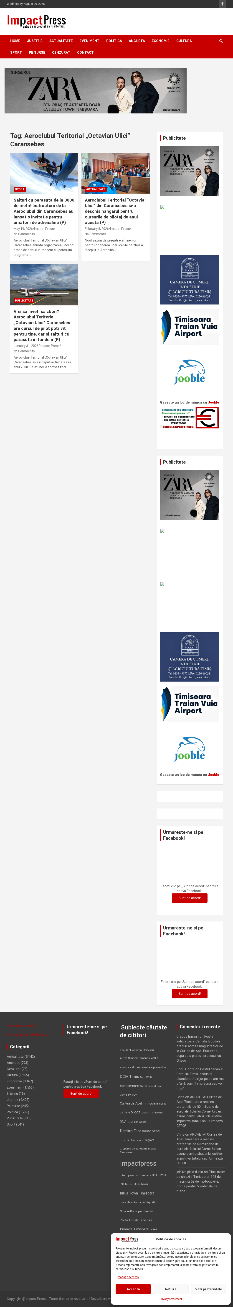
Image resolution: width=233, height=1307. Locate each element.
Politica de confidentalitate (27, 1034)
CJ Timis (146, 1077)
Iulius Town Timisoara (137, 1193)
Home (15, 41)
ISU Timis (126, 1184)
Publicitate (24, 300)
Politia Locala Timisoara (136, 1220)
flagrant (149, 1140)
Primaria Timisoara (134, 1229)
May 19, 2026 (23, 229)
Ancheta (137, 41)
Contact (85, 52)
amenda (145, 1058)
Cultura (184, 41)
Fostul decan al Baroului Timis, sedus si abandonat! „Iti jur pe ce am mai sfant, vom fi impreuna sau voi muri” (200, 1078)
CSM (134, 1094)
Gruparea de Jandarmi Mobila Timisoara (138, 1150)
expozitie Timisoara (131, 1140)
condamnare (129, 1086)
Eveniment (89, 41)
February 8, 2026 (97, 229)
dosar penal (151, 1131)
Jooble (213, 402)
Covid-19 (125, 1094)
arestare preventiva (154, 1067)
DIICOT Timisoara (152, 1112)
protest (153, 1229)
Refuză (171, 1289)
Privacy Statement (171, 1299)
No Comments (24, 234)
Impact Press (44, 229)
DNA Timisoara (137, 1121)
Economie (161, 41)
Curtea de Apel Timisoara (139, 1103)
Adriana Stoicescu (143, 1050)
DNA (123, 1122)
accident (125, 1050)
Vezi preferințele (208, 1289)
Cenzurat (61, 52)
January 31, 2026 (26, 346)
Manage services (128, 1277)
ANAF (154, 1058)
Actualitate (61, 41)
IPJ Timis (159, 1175)
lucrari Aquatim (147, 1202)
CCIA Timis (129, 1076)
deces (162, 1103)
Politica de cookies (21, 1026)
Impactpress (138, 1163)
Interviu (12, 1094)
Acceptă (133, 1289)
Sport (16, 52)
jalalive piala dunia (190, 1172)
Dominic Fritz (130, 1131)
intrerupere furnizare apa (135, 1175)
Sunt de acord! (190, 898)
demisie (125, 1112)
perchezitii (145, 1211)
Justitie (35, 41)
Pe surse (37, 52)
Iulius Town (140, 1184)
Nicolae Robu (128, 1211)
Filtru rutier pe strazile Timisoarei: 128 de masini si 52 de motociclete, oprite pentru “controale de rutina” (201, 1181)
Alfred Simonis (129, 1058)
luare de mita (128, 1202)
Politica (114, 41)
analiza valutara (130, 1067)
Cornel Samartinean (151, 1086)
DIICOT (135, 1112)
